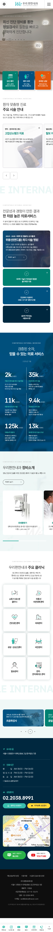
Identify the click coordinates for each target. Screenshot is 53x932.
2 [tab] (25, 731)
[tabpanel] (26, 44)
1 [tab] (4, 39)
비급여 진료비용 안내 (37, 876)
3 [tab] (30, 731)
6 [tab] (18, 39)
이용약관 (24, 876)
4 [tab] (12, 39)
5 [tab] (15, 39)
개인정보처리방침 (13, 876)
